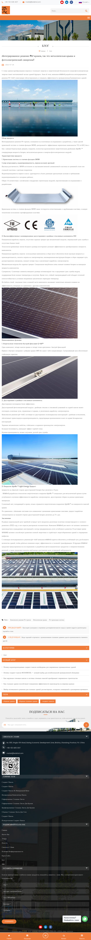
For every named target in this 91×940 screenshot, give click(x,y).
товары (4, 839)
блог (5, 655)
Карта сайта (6, 856)
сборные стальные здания (28, 701)
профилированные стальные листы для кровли (18, 808)
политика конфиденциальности (12, 851)
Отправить (9, 921)
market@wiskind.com (33, 2)
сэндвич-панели (48, 701)
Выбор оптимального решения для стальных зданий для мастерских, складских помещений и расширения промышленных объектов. (46, 689)
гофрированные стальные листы (13, 799)
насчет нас (5, 834)
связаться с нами (8, 847)
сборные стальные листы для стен (14, 812)
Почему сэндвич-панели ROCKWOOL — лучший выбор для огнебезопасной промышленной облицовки (41, 672)
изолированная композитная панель (14, 795)
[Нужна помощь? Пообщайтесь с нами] (85, 919)
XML (3, 864)
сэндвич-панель (7, 782)
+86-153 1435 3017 (11, 2)
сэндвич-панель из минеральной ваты (15, 791)
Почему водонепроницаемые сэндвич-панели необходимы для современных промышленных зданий (40, 667)
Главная (42, 51)
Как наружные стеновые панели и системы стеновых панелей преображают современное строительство (41, 678)
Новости (4, 843)
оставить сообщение (45, 935)
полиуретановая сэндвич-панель (13, 820)
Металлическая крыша (40, 620)
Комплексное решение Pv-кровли (20, 620)
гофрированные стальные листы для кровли (17, 803)
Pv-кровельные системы (56, 620)
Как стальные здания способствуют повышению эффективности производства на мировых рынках (39, 684)
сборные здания (9, 701)
